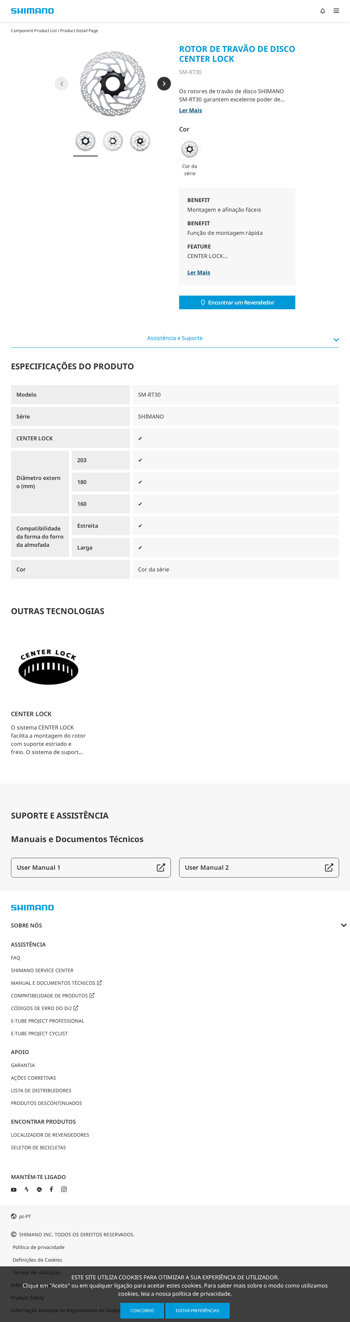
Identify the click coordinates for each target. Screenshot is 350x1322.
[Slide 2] (112, 141)
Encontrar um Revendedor (241, 302)
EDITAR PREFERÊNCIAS (197, 1310)
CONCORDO (142, 1310)
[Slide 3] (140, 141)
